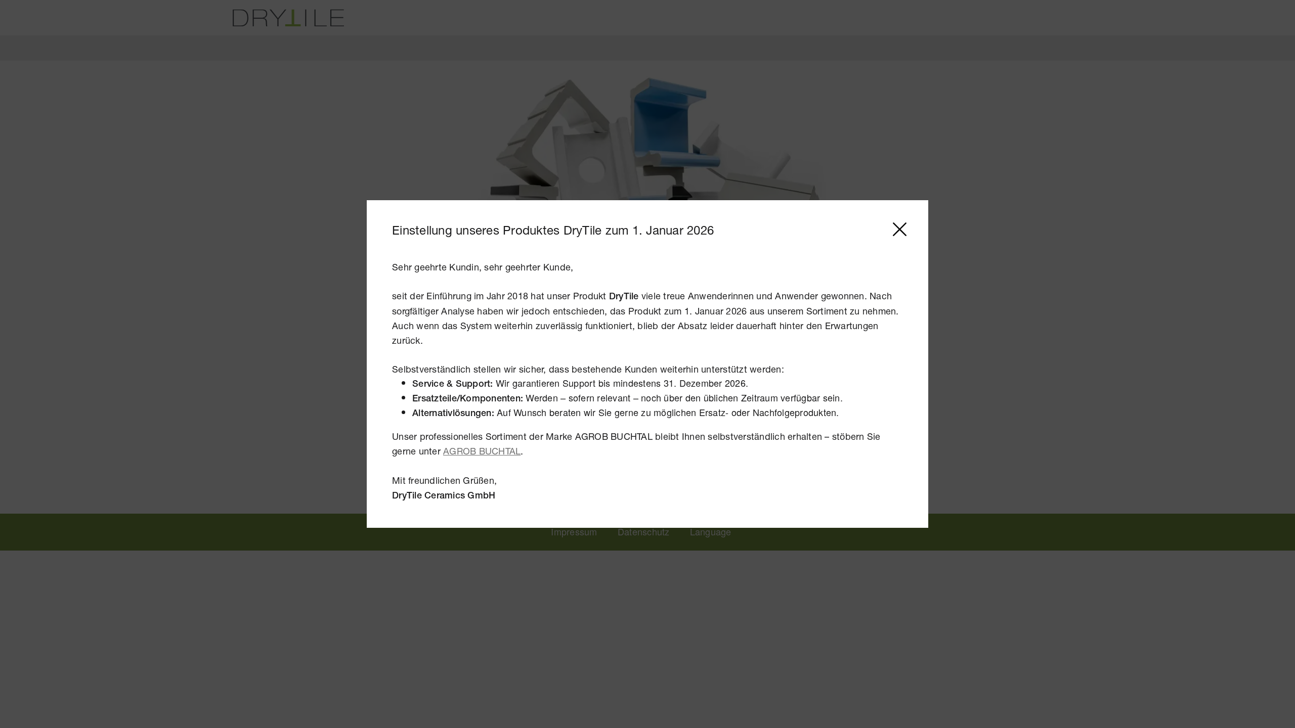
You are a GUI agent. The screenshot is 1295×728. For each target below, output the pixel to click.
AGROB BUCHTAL (482, 451)
